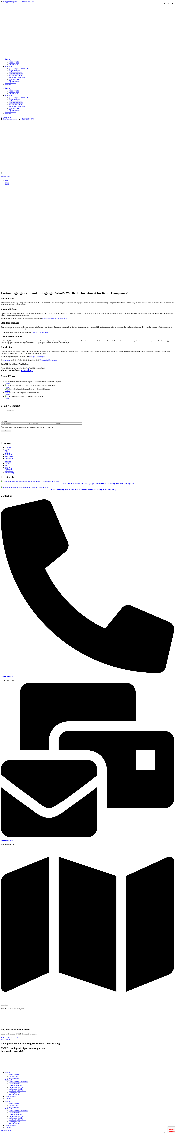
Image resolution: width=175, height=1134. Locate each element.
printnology (7, 360)
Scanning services (14, 79)
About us (8, 85)
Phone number (7, 676)
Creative (7, 449)
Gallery (7, 383)
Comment (4, 421)
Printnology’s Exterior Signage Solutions (55, 318)
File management (14, 81)
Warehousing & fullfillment (17, 77)
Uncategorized (44, 360)
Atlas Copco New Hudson (39, 332)
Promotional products (16, 74)
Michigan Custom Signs (37, 356)
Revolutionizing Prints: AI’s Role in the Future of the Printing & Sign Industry (83, 489)
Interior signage (14, 61)
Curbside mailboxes (15, 72)
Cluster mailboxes (14, 70)
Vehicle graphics (14, 64)
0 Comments (53, 360)
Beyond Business (10, 83)
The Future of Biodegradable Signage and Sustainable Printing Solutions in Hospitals (98, 483)
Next (8, 177)
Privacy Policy (9, 458)
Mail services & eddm (16, 75)
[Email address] (87, 836)
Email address (7, 841)
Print (6, 451)
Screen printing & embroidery (18, 68)
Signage (7, 59)
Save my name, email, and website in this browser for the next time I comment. (28, 427)
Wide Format (9, 456)
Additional (8, 66)
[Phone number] (87, 672)
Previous (3, 177)
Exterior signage (14, 63)
